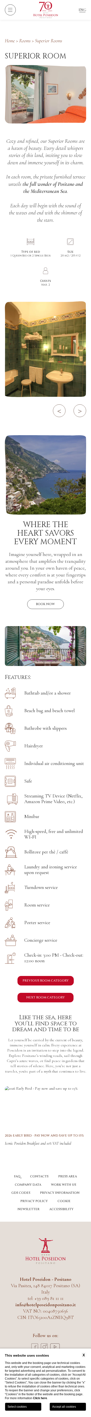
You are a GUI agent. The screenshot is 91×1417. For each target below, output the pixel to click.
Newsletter (28, 1209)
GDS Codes (20, 1193)
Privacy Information (60, 1193)
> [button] (80, 410)
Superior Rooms (48, 41)
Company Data (28, 1185)
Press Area (67, 1176)
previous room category (46, 980)
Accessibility (61, 1209)
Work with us (63, 1185)
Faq (17, 1176)
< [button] (59, 410)
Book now (45, 604)
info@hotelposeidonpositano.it (46, 1305)
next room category (45, 997)
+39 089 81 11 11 (49, 1298)
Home (10, 41)
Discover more (45, 1107)
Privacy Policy (34, 1201)
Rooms (25, 41)
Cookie (64, 1201)
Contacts (39, 1176)
